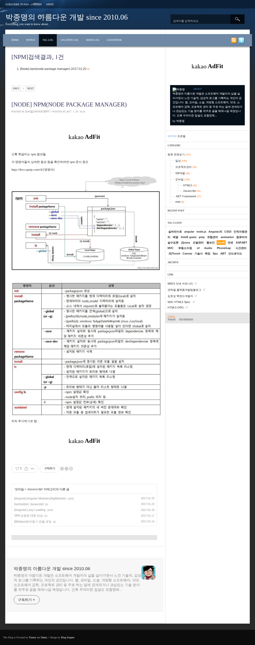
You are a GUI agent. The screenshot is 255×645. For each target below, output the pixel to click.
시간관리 (241, 248)
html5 (221, 242)
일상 (181, 160)
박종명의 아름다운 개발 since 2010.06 (66, 17)
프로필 (181, 136)
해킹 (207, 253)
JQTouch (174, 253)
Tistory (32, 637)
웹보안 (210, 242)
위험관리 (212, 237)
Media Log (92, 40)
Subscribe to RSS (17, 4)
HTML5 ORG (176, 307)
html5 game (188, 237)
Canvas (187, 253)
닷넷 (230, 242)
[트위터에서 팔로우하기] (241, 41)
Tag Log (48, 40)
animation (227, 237)
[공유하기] (26, 468)
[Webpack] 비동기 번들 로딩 (33, 521)
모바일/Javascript (37, 111)
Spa (215, 253)
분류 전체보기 (179, 154)
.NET (223, 253)
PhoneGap (224, 248)
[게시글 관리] (32, 468)
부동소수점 (185, 248)
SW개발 (182, 173)
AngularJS (215, 231)
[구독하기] (233, 41)
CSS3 (227, 231)
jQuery (185, 242)
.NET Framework (188, 196)
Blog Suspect (67, 637)
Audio (208, 248)
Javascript (34, 489)
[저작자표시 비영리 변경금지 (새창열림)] (66, 469)
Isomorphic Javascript (29, 504)
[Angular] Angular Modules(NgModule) (40, 498)
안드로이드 (235, 253)
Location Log (69, 40)
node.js (201, 231)
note (179, 201)
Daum (44, 637)
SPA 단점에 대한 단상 (28, 515)
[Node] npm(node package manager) (55, 69)
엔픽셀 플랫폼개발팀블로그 (184, 289)
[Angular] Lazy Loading (30, 510)
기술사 (198, 253)
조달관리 (198, 242)
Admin (37, 4)
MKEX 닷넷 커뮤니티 (180, 283)
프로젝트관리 (185, 166)
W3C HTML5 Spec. (179, 301)
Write (50, 4)
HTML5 (190, 185)
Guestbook (114, 40)
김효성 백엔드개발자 (180, 296)
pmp (202, 237)
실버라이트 (175, 231)
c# (198, 248)
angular (189, 231)
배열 (175, 237)
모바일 (19, 489)
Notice (30, 40)
